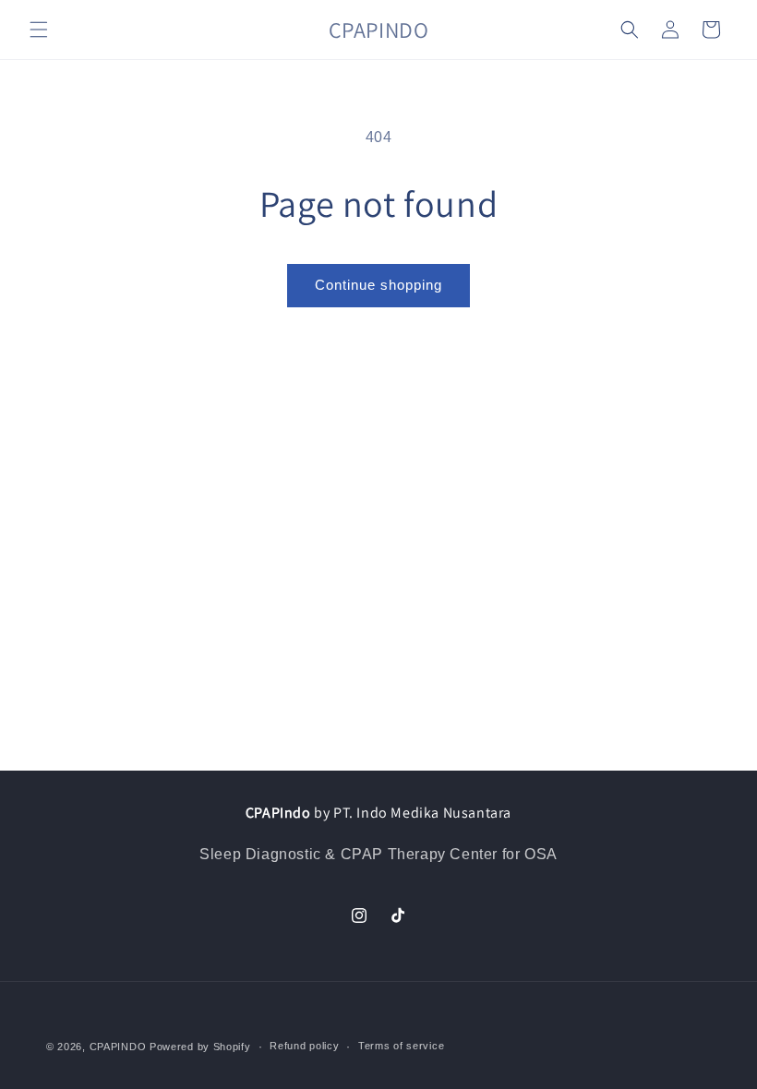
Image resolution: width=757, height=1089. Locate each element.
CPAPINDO (120, 1046)
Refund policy (304, 1045)
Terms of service (401, 1045)
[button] (38, 29)
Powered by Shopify (200, 1046)
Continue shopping (378, 285)
